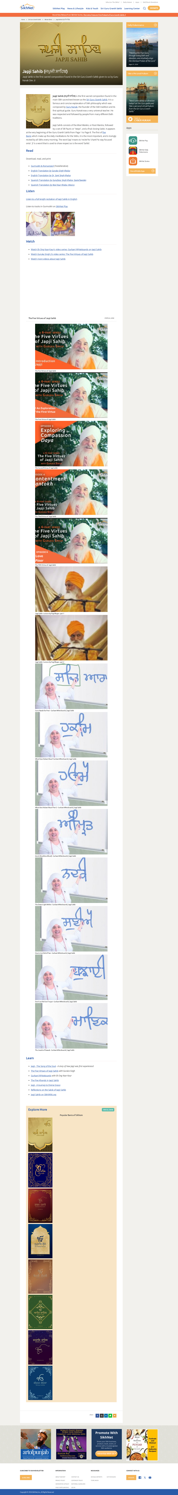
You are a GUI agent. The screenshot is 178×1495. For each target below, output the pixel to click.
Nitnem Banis (48, 19)
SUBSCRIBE (26, 1477)
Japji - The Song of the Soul (43, 1066)
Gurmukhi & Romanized (42, 166)
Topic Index (95, 1480)
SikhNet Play (59, 8)
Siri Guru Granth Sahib (111, 8)
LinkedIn (106, 1416)
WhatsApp (110, 1416)
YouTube (150, 1478)
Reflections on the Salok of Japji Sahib (48, 1089)
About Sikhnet (60, 1477)
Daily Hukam (127, 2)
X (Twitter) (102, 1416)
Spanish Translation (58, 180)
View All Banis (108, 1110)
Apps (137, 2)
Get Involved (111, 1477)
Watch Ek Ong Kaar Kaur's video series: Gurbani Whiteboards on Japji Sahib (66, 249)
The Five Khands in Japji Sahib (45, 1080)
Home (23, 19)
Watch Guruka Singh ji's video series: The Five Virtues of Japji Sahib (62, 254)
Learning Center (132, 8)
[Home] (27, 8)
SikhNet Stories (144, 161)
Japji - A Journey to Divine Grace (45, 1085)
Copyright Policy (77, 1480)
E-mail (115, 1416)
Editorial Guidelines (78, 1484)
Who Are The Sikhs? (112, 2)
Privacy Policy (60, 1480)
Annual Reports (96, 1477)
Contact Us (75, 1477)
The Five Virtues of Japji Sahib (42, 318)
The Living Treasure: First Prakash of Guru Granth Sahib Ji (104, 15)
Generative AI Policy (62, 1484)
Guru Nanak (71, 106)
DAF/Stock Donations (150, 2)
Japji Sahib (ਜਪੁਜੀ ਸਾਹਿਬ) (63, 19)
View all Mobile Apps (137, 171)
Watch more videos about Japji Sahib (48, 258)
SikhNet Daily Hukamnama (143, 151)
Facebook (97, 1416)
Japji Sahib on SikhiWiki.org (43, 1094)
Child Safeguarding (62, 1487)
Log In (73, 1487)
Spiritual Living (109, 318)
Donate (154, 8)
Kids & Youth (92, 8)
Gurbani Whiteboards (41, 1075)
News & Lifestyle (75, 8)
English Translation (50, 170)
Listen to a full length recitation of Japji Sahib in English (51, 199)
